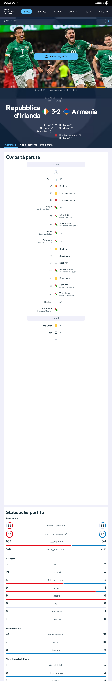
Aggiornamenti (28, 145)
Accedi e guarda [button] (58, 56)
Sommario (10, 145)
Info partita (46, 145)
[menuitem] (27, 11)
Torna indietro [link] (11, 21)
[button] (102, 11)
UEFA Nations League (9, 11)
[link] (26, 11)
